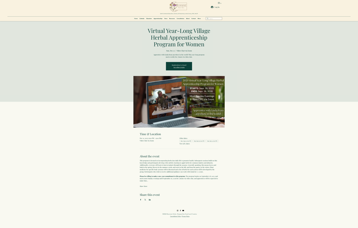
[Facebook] (180, 210)
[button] (220, 3)
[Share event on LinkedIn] (150, 199)
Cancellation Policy (175, 216)
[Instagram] (178, 210)
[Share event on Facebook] (141, 199)
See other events (179, 67)
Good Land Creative (191, 214)
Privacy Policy (186, 216)
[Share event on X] (145, 199)
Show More (143, 186)
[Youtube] (183, 210)
